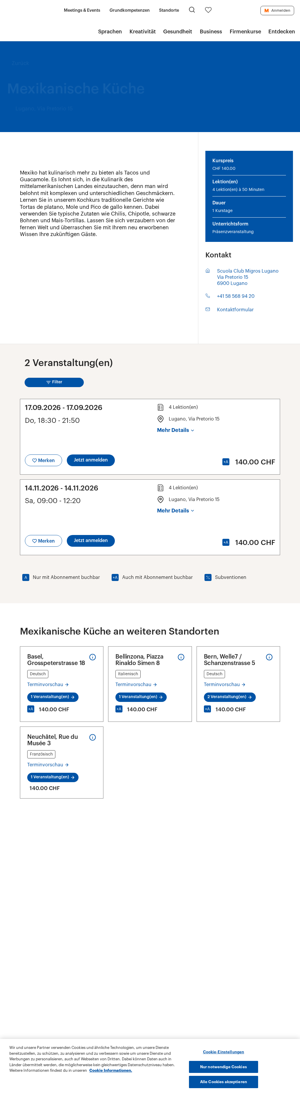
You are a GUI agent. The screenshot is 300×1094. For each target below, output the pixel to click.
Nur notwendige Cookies (223, 1067)
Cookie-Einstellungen (223, 1052)
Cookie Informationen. (110, 1070)
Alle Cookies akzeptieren (223, 1082)
